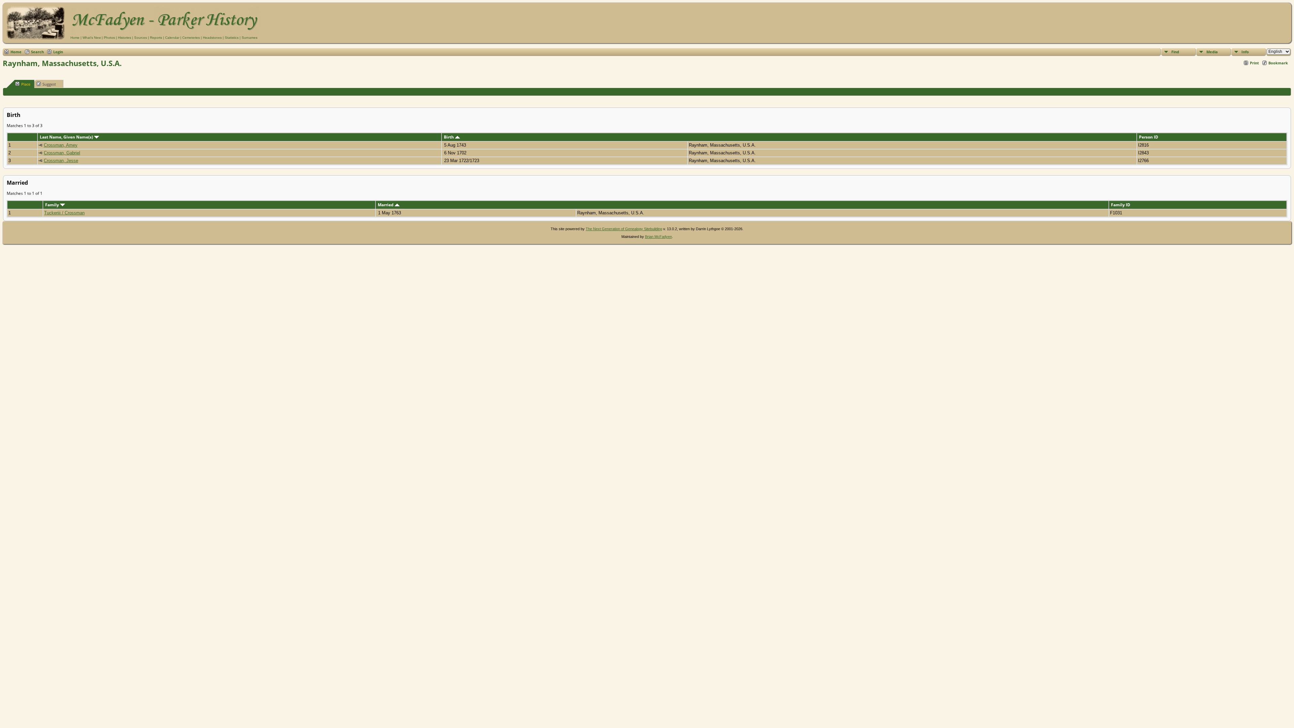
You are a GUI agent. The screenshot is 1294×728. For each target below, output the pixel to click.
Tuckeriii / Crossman (64, 212)
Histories (124, 37)
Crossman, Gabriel (62, 152)
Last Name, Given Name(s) (67, 137)
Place (25, 84)
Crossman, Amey (61, 145)
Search (37, 51)
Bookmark (1278, 62)
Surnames (249, 37)
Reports (156, 37)
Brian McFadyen (658, 237)
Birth (449, 137)
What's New (92, 37)
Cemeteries (191, 37)
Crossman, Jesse (61, 160)
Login (58, 51)
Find (1175, 51)
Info (1245, 51)
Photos (109, 37)
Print (1254, 62)
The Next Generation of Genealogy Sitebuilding (624, 229)
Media (1212, 51)
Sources (140, 37)
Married (386, 205)
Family (52, 205)
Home (75, 37)
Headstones (212, 37)
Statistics (232, 37)
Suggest (49, 84)
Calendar (172, 37)
